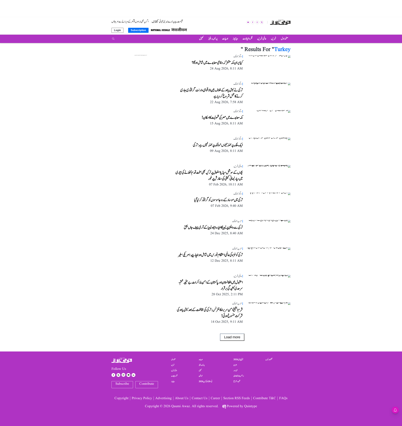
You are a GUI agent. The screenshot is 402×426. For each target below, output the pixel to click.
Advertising (163, 398)
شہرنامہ (236, 370)
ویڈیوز (173, 381)
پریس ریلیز (201, 365)
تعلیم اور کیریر (268, 359)
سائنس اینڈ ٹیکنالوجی (239, 376)
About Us (181, 398)
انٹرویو (235, 365)
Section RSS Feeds (236, 398)
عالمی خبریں (174, 370)
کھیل (200, 370)
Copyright (121, 398)
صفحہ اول (173, 359)
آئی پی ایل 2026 (238, 359)
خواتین (201, 376)
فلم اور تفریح (237, 381)
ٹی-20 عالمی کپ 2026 (205, 381)
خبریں (172, 365)
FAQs (283, 398)
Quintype (250, 406)
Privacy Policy (142, 398)
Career (215, 398)
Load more (232, 337)
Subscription (138, 30)
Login (117, 30)
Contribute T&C (264, 398)
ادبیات (201, 359)
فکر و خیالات (174, 376)
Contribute (146, 383)
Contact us (199, 398)
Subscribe (122, 383)
